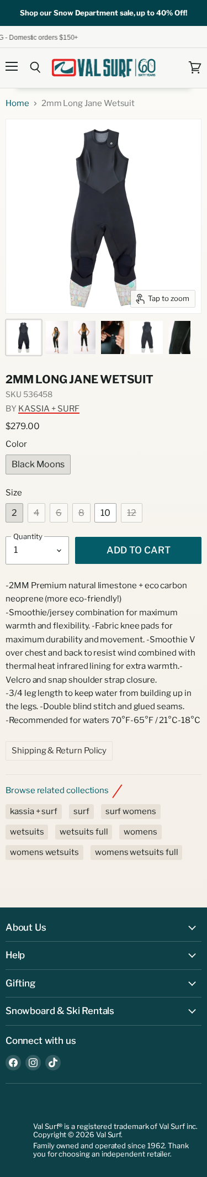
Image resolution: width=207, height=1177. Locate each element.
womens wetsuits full (136, 852)
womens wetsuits (44, 852)
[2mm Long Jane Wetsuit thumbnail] (23, 337)
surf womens (130, 811)
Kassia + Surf (48, 409)
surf (81, 811)
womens (140, 832)
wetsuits (27, 832)
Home (17, 103)
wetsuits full (84, 832)
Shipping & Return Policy (59, 751)
